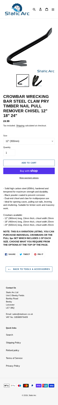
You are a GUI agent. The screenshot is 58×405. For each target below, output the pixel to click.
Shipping (20, 125)
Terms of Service (14, 358)
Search (9, 335)
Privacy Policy (13, 366)
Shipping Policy (13, 342)
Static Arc (32, 395)
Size (5, 136)
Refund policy (12, 350)
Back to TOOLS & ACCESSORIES (31, 269)
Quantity (7, 147)
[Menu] (53, 9)
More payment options (29, 178)
